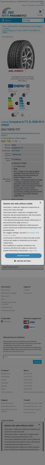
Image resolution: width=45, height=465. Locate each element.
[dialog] (22, 232)
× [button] (40, 203)
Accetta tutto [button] (23, 256)
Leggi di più (33, 250)
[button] (22, 261)
